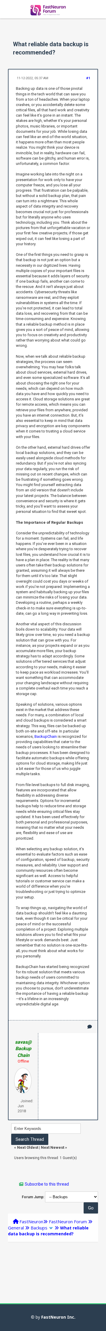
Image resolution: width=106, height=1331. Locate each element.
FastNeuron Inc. (58, 1317)
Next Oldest (27, 1147)
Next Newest (52, 1147)
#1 (88, 78)
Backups (39, 1228)
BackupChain (45, 736)
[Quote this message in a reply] (89, 1026)
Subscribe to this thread (47, 1184)
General (16, 1228)
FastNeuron (31, 1221)
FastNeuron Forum (68, 1221)
